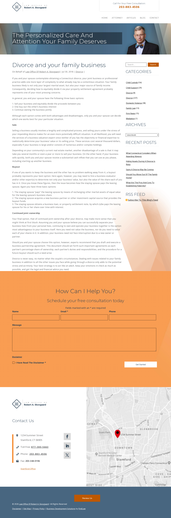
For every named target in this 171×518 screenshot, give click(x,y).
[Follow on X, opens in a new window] (67, 455)
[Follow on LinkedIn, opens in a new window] (67, 445)
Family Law (130, 108)
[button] (168, 501)
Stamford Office (28, 469)
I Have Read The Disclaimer (31, 363)
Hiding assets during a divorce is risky (140, 163)
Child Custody (132, 82)
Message (17, 325)
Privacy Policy (39, 508)
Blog (143, 18)
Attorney (117, 18)
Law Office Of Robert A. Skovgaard (42, 71)
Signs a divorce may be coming (140, 169)
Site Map (27, 508)
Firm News (130, 113)
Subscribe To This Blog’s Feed (143, 200)
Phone (112, 311)
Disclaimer (17, 357)
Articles (131, 18)
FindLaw (82, 508)
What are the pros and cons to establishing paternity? (140, 184)
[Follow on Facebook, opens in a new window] (67, 436)
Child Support (132, 87)
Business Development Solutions (61, 508)
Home (105, 18)
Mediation (130, 118)
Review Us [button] (87, 498)
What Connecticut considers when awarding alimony (141, 155)
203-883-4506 (129, 7)
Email (64, 311)
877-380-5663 (40, 447)
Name (15, 311)
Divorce (79, 71)
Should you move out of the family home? (141, 176)
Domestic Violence (134, 103)
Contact (154, 18)
